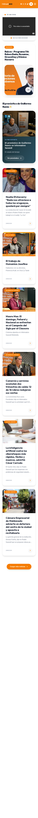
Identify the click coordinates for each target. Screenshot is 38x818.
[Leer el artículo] (28, 90)
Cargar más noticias (17, 566)
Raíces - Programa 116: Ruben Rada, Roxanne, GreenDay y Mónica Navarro (17, 55)
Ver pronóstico (13, 158)
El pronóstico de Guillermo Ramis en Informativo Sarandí (18, 145)
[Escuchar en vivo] (31, 4)
